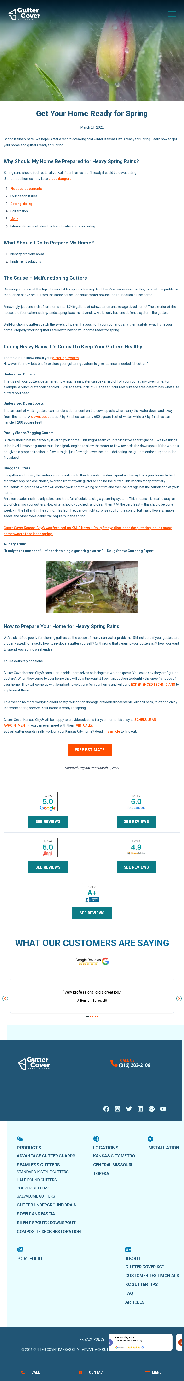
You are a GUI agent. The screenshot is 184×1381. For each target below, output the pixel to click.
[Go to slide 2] (90, 1016)
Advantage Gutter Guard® (46, 1155)
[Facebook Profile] (106, 1109)
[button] (172, 1334)
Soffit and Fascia (36, 1213)
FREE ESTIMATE (90, 749)
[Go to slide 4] (95, 1016)
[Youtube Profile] (163, 1109)
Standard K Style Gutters (43, 1172)
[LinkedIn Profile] (140, 1109)
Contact (97, 1372)
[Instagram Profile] (117, 1109)
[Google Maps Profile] (152, 1109)
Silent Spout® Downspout (46, 1222)
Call (35, 1372)
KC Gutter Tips (141, 1284)
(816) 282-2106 (134, 1065)
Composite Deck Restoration (49, 1231)
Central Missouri (112, 1164)
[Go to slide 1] (87, 1016)
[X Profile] (129, 1109)
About (133, 1259)
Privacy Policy (92, 1339)
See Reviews (47, 821)
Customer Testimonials (152, 1275)
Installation (163, 1148)
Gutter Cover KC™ (144, 1266)
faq (129, 1293)
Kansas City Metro (114, 1155)
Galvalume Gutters (36, 1196)
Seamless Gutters (38, 1164)
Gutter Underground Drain (46, 1204)
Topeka (101, 1173)
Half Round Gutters (37, 1180)
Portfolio (29, 1259)
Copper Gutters (33, 1188)
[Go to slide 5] (97, 1016)
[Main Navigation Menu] (172, 14)
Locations (106, 1148)
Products (29, 1148)
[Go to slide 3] (92, 1016)
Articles (134, 1302)
